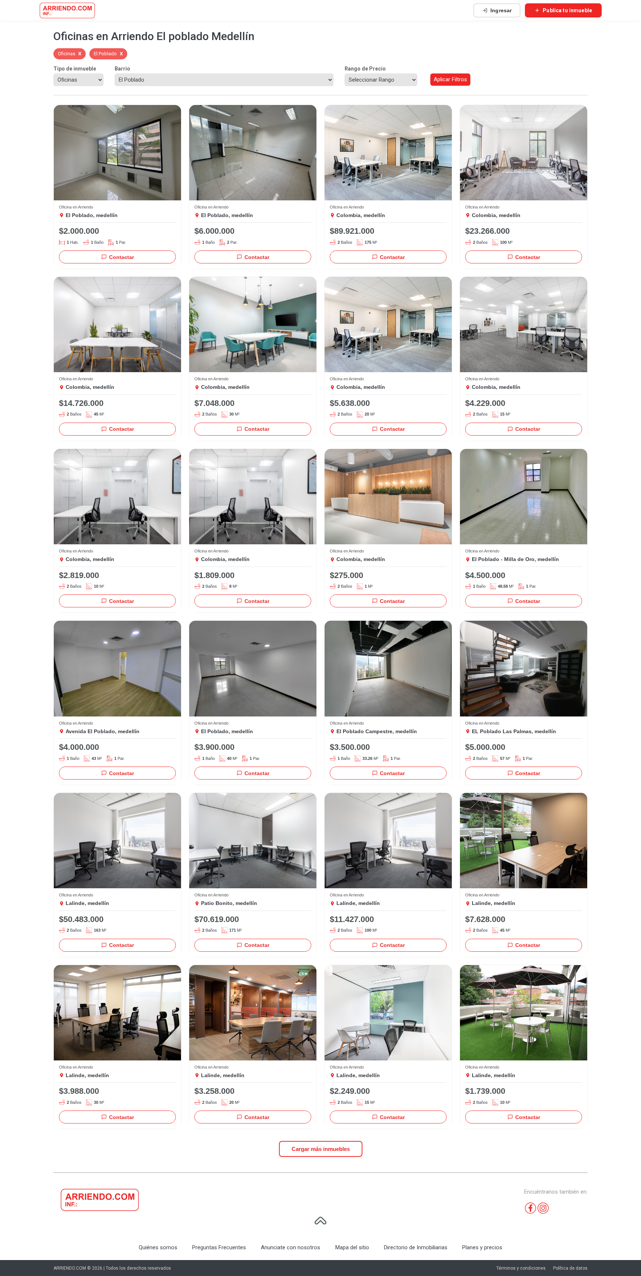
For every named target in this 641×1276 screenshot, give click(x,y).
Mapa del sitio (352, 1247)
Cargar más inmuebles (321, 1149)
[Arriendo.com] (67, 10)
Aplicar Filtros (450, 79)
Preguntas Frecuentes (219, 1247)
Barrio (122, 69)
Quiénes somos (158, 1247)
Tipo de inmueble (74, 69)
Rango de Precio (365, 69)
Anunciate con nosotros (290, 1247)
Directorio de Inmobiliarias (415, 1247)
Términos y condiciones (521, 1268)
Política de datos (570, 1268)
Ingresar (501, 10)
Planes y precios (482, 1247)
